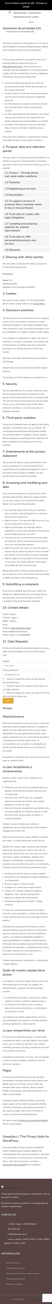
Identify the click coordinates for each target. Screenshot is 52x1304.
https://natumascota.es (13, 66)
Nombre (6, 661)
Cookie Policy (39, 303)
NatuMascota (33, 1300)
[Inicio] (3, 31)
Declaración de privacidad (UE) (20, 31)
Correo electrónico (11, 670)
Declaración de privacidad (14, 1164)
